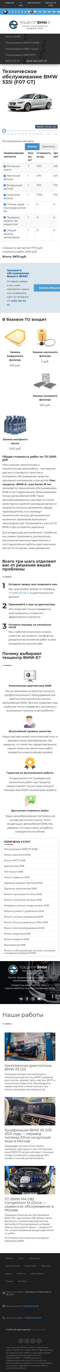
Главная (9, 3)
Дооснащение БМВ (15, 945)
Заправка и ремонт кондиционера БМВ (26, 905)
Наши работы (37, 1273)
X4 (49, 11)
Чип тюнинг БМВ (13, 871)
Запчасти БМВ (50, 4)
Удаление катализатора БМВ (20, 888)
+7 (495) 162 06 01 (19, 592)
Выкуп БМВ (30, 1266)
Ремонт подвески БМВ (17, 877)
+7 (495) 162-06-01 (32, 1318)
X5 (53, 11)
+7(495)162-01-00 (31, 1306)
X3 (44, 11)
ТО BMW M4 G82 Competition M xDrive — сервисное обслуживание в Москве (29, 1204)
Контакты (22, 1281)
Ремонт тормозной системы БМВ (23, 894)
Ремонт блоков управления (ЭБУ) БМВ (26, 922)
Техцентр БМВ (38, 1329)
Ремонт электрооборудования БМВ (24, 928)
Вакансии (46, 1266)
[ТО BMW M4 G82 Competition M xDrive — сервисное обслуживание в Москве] (30, 1180)
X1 (35, 11)
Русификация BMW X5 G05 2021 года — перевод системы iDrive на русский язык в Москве (28, 1135)
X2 (39, 11)
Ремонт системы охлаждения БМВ (23, 916)
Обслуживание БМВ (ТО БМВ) (21, 849)
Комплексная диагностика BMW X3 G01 (28, 1067)
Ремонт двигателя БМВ (17, 854)
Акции (8, 1273)
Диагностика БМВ (14, 866)
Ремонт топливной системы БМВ (23, 900)
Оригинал (48, 146)
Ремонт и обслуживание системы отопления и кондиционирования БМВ (29, 951)
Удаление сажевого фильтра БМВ (23, 883)
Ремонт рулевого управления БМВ (24, 911)
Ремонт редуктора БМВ (17, 933)
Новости (21, 1273)
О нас (21, 4)
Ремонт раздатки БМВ (16, 939)
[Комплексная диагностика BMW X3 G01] (30, 1047)
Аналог (32, 146)
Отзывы (9, 1281)
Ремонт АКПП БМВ (14, 860)
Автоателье (34, 3)
